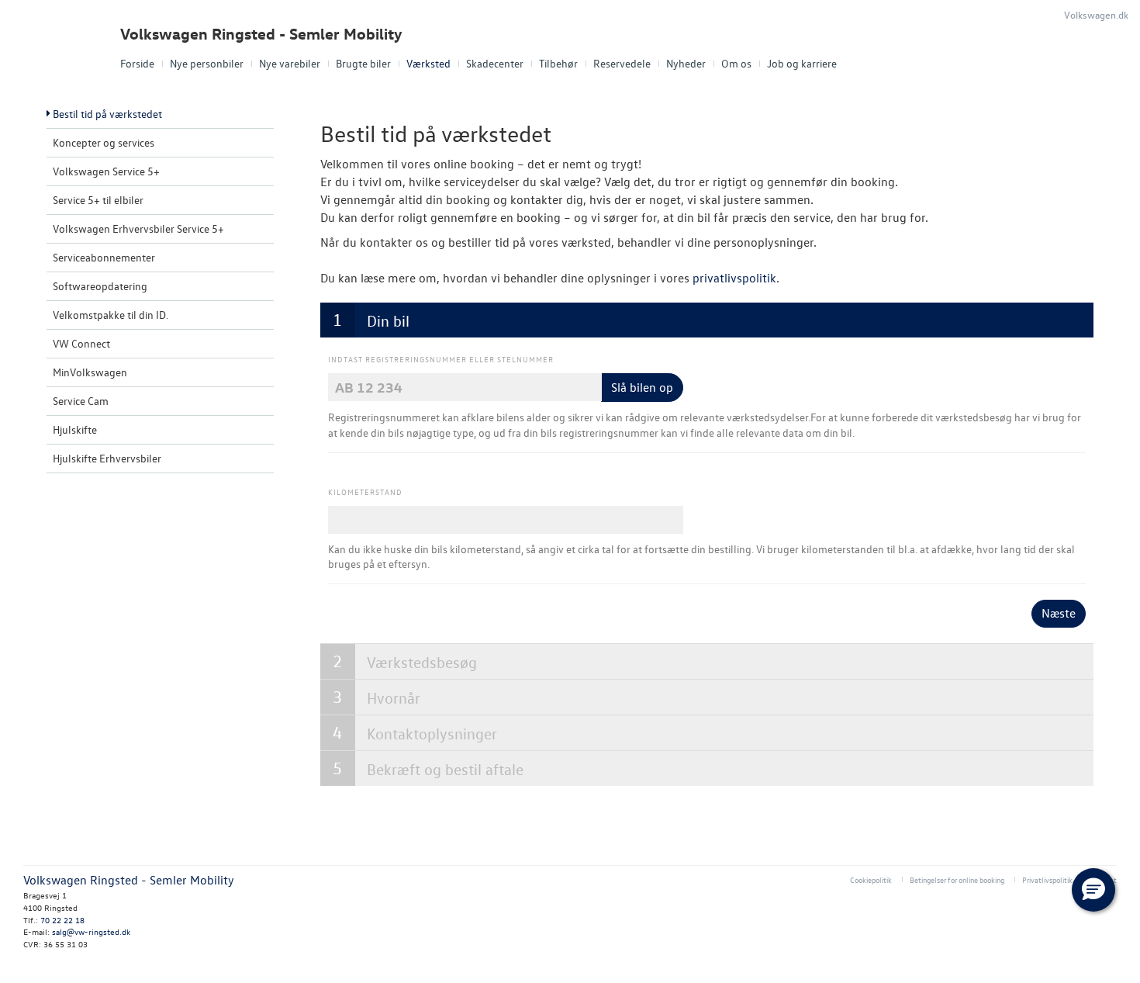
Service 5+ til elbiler (98, 199)
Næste (1059, 613)
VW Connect (81, 343)
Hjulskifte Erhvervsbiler (107, 458)
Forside (137, 63)
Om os (736, 63)
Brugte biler (363, 63)
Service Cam (81, 400)
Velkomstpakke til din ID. (110, 314)
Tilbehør (558, 63)
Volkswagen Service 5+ (106, 171)
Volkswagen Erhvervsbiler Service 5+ (138, 228)
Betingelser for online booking (957, 879)
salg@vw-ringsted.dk (91, 931)
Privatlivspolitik (1047, 879)
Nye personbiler (207, 63)
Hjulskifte (75, 429)
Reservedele (622, 63)
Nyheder (686, 63)
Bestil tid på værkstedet (107, 113)
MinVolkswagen (90, 372)
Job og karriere (802, 63)
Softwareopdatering (100, 286)
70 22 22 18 (62, 920)
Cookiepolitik (871, 879)
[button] (1093, 890)
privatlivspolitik (734, 278)
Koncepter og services (103, 142)
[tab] (707, 320)
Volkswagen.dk (1096, 14)
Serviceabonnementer (104, 257)
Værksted (428, 63)
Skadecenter (494, 63)
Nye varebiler (289, 63)
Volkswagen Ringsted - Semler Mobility (261, 34)
